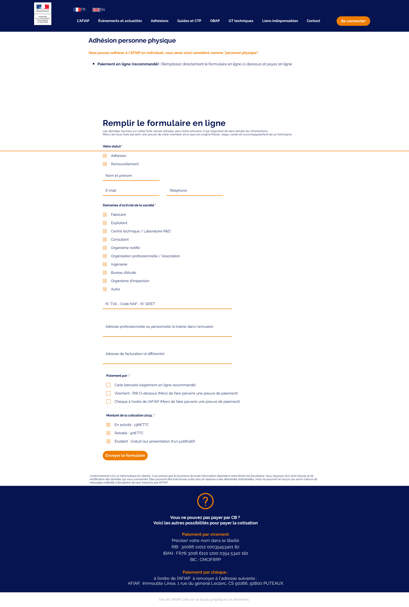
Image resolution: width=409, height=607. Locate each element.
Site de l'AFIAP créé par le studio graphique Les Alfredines (204, 599)
